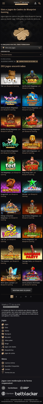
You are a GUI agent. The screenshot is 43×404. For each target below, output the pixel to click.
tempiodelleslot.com (21, 401)
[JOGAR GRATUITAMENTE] (11, 77)
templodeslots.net (36, 401)
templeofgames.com (31, 400)
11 (26, 297)
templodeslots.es (7, 401)
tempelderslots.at (16, 400)
